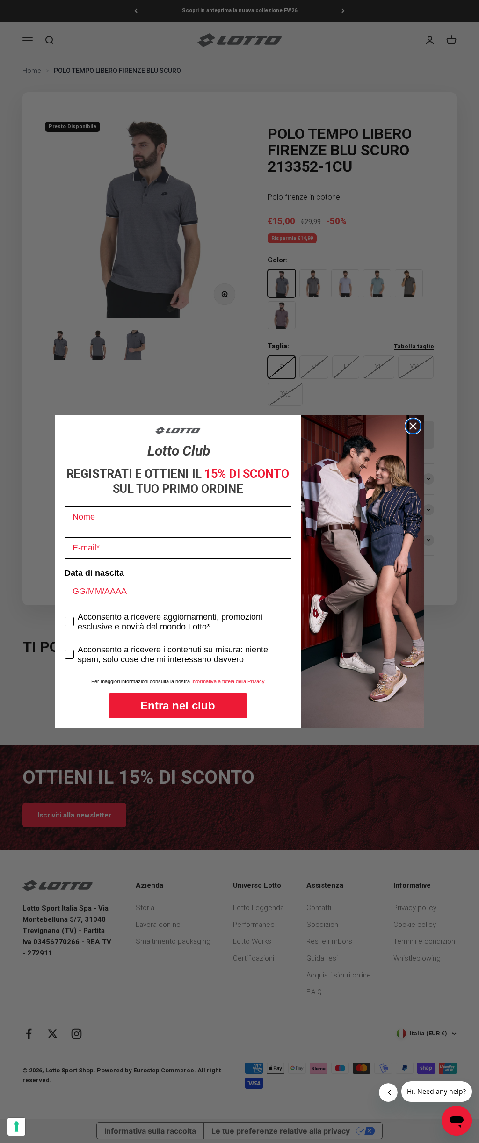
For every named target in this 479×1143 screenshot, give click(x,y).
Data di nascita (94, 573)
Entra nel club (177, 705)
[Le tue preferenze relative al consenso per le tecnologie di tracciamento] (16, 1127)
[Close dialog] (413, 426)
